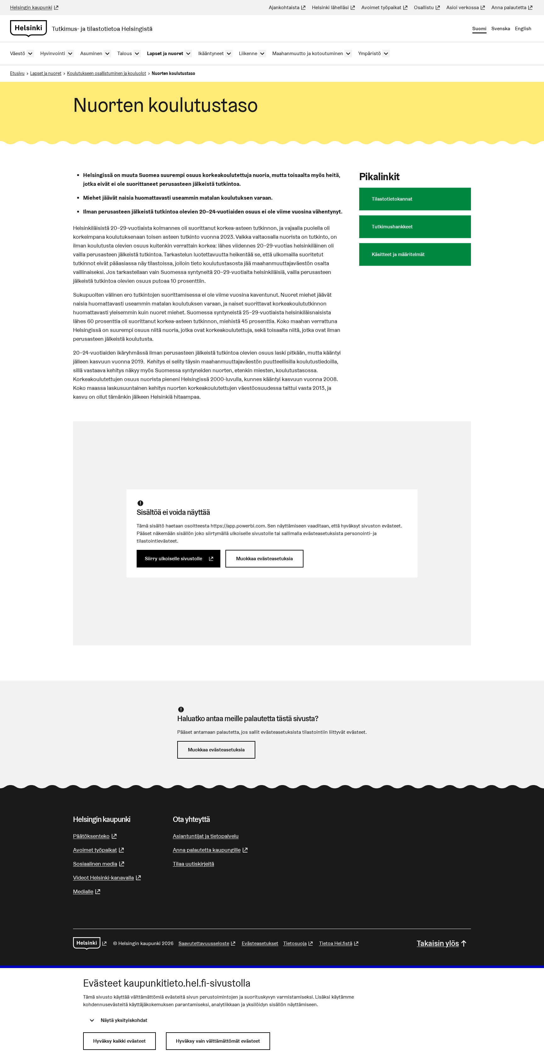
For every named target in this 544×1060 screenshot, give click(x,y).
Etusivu (17, 73)
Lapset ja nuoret (45, 73)
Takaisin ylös (438, 943)
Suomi (479, 28)
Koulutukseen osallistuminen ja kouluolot (106, 73)
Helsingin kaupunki (35, 7)
